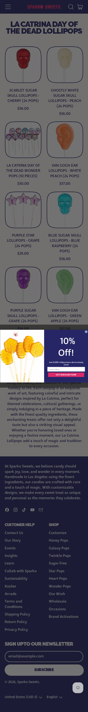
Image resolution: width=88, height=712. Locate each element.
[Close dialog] (86, 331)
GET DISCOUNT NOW (66, 375)
